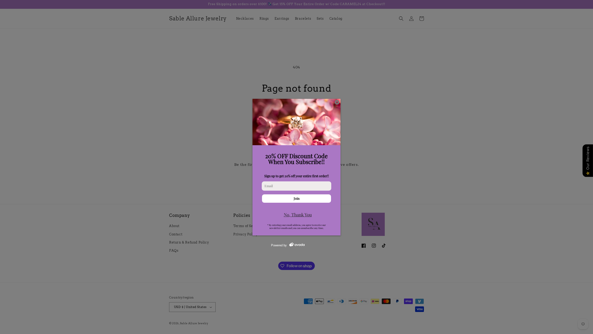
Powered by (279, 245)
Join (297, 198)
